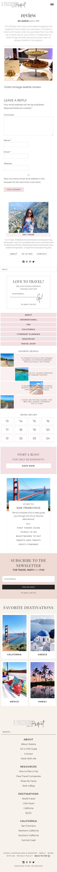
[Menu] (51, 4)
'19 (34, 429)
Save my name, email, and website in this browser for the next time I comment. (24, 180)
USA (29, 324)
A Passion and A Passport (13, 4)
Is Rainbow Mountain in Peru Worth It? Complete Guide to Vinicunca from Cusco (36, 388)
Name (7, 140)
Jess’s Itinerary (29, 544)
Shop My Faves (28, 781)
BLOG (28, 813)
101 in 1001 (27, 254)
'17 (7, 429)
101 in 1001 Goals (28, 749)
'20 (48, 429)
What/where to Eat (28, 536)
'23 (34, 438)
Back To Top (41, 856)
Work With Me (28, 758)
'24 (48, 438)
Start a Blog (28, 786)
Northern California (28, 830)
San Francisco (28, 826)
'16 (47, 421)
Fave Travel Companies (28, 776)
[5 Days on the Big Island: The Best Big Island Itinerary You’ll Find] (8, 402)
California (28, 329)
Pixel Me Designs (34, 866)
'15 (34, 421)
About (13, 254)
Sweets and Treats (28, 540)
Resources (28, 339)
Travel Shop (28, 344)
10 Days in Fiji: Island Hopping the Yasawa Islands (37, 374)
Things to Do (28, 532)
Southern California (28, 835)
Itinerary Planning (28, 334)
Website (8, 163)
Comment (9, 115)
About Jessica (28, 744)
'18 (20, 429)
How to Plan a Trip (28, 771)
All (28, 524)
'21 (6, 438)
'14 (20, 421)
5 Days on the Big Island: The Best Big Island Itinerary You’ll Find (37, 402)
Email (7, 152)
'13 (6, 421)
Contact (42, 254)
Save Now (28, 466)
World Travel (28, 798)
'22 (20, 438)
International (28, 320)
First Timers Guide (28, 528)
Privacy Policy (25, 856)
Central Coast (28, 840)
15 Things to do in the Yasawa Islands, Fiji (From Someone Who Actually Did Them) (36, 360)
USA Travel (28, 803)
